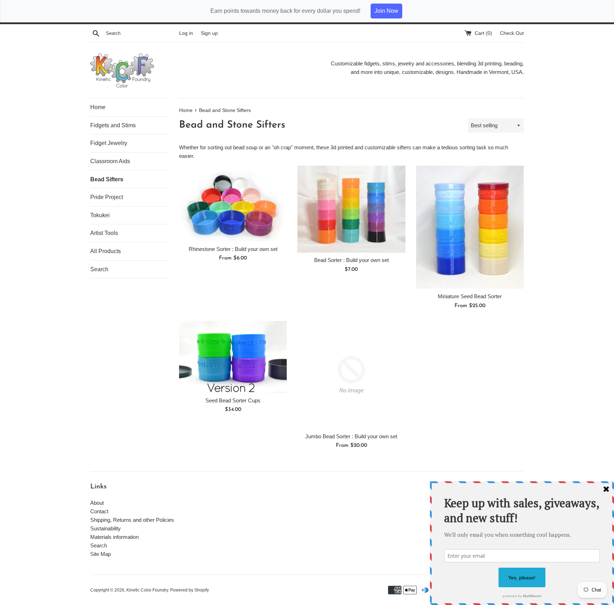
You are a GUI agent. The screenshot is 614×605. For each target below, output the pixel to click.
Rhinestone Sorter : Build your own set (233, 249)
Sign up (209, 33)
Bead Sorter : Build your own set (351, 260)
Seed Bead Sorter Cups (232, 400)
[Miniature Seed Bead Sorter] (470, 227)
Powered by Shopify (189, 590)
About (97, 503)
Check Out (512, 33)
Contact (99, 511)
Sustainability (105, 528)
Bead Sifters (106, 179)
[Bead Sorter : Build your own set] (351, 209)
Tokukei (100, 215)
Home (98, 107)
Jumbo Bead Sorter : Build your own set (351, 436)
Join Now (386, 11)
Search (99, 269)
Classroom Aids (110, 161)
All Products (105, 251)
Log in (186, 33)
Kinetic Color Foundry (147, 590)
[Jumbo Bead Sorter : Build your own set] (351, 375)
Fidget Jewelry (108, 143)
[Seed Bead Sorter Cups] (233, 357)
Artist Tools (104, 233)
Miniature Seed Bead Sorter (470, 297)
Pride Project (106, 197)
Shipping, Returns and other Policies (132, 520)
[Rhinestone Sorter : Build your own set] (233, 203)
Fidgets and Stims (113, 125)
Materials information (114, 537)
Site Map (100, 554)
